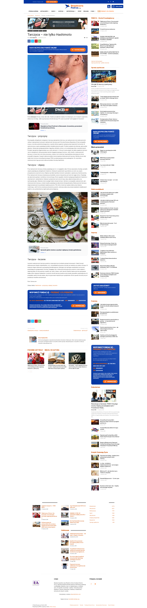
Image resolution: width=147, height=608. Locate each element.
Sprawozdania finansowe (101, 605)
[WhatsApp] (39, 41)
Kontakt (81, 605)
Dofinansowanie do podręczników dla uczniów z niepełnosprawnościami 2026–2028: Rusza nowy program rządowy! (57, 367)
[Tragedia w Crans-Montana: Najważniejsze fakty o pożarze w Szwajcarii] (95, 252)
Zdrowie (44, 30)
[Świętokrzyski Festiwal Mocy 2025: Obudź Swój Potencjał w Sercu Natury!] (95, 437)
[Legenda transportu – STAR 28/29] (36, 507)
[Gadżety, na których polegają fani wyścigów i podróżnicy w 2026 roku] (95, 337)
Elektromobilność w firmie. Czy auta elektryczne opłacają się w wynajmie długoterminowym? (109, 209)
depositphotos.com (76, 594)
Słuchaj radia (79, 49)
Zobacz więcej (53, 606)
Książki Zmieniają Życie (99, 452)
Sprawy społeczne (97, 68)
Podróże (94, 301)
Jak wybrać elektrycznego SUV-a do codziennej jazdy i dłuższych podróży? (109, 202)
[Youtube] (113, 2)
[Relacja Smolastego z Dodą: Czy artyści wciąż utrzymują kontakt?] (95, 245)
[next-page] (31, 371)
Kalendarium (95, 387)
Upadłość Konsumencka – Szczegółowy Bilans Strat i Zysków (76, 542)
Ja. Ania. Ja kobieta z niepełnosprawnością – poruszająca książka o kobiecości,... (109, 465)
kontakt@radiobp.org (74, 599)
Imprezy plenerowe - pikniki (97, 401)
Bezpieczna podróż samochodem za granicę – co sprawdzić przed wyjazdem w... (109, 321)
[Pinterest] (36, 41)
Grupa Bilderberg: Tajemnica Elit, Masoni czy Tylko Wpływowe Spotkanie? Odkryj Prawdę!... (108, 46)
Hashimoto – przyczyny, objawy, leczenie (46, 285)
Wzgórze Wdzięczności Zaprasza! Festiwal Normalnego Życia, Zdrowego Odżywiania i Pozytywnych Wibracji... (109, 444)
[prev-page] (28, 371)
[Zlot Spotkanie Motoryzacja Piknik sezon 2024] (65, 523)
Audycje (60, 11)
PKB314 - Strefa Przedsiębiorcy (102, 18)
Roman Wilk (93, 86)
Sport (79, 11)
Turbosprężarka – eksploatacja (108, 172)
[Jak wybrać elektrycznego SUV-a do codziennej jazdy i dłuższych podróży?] (95, 202)
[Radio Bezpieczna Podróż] (74, 6)
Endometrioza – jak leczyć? (81, 330)
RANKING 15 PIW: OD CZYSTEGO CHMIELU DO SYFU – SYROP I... (78, 515)
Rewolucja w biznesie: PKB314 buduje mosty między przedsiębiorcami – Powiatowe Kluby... (109, 275)
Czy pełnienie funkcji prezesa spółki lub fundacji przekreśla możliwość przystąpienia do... (77, 550)
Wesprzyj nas (79, 305)
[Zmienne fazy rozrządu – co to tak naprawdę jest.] (95, 182)
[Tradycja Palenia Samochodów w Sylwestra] (95, 260)
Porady (40, 30)
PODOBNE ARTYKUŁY (35, 350)
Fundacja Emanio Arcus (90, 605)
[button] (108, 1)
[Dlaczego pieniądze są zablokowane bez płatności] (95, 314)
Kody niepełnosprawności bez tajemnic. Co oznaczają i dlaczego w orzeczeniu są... (109, 113)
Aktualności (44, 11)
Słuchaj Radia (53, 1)
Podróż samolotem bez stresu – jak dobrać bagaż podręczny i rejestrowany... (109, 329)
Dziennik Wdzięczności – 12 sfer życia (109, 478)
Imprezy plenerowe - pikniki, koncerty (100, 63)
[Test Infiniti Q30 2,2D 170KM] (95, 167)
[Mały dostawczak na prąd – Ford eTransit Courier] (95, 225)
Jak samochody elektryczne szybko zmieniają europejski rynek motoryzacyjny (109, 194)
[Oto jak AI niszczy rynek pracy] (95, 31)
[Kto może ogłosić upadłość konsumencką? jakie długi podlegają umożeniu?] (65, 558)
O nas (92, 11)
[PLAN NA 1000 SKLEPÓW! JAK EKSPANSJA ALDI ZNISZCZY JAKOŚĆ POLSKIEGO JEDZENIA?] (95, 38)
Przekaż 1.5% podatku (107, 11)
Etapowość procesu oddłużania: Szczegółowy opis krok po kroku (77, 566)
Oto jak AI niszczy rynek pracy (107, 29)
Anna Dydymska (33, 37)
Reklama (86, 11)
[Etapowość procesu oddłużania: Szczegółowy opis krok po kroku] (65, 566)
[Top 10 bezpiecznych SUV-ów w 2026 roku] (65, 507)
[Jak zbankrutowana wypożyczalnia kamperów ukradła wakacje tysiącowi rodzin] (95, 306)
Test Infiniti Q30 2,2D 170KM (107, 165)
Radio (53, 11)
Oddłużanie (101, 292)
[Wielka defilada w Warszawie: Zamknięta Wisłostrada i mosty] (95, 238)
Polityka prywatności (74, 605)
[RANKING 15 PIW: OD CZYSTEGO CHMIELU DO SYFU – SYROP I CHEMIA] (65, 515)
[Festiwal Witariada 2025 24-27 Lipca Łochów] (95, 429)
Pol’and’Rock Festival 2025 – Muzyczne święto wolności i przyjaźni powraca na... (109, 421)
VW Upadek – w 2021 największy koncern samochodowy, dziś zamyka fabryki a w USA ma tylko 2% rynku (78, 367)
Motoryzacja (36, 30)
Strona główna (33, 11)
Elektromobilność (97, 189)
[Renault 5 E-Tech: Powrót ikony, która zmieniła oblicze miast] (95, 217)
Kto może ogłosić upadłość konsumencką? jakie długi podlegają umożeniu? (77, 558)
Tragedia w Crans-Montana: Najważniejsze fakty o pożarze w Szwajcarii (108, 252)
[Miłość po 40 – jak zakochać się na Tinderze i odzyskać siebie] (95, 473)
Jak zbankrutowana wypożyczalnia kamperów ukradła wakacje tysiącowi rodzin (109, 306)
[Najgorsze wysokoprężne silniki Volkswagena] (95, 152)
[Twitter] (32, 41)
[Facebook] (111, 2)
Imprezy (94, 233)
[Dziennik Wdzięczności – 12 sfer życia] (95, 480)
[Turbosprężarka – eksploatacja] (95, 174)
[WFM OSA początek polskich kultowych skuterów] (95, 159)
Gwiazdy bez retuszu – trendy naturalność (38, 330)
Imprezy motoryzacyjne (96, 61)
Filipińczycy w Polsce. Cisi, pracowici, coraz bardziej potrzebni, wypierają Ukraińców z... (109, 23)
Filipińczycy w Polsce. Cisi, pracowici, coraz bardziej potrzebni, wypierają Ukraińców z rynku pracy (36, 367)
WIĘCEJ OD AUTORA (52, 350)
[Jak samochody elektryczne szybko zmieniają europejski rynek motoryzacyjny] (95, 194)
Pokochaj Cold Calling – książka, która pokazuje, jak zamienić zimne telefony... (109, 457)
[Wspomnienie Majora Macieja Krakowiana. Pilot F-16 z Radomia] (95, 267)
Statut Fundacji (111, 605)
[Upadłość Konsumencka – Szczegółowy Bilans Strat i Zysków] (65, 543)
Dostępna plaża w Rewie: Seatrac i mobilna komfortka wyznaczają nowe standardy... (109, 121)
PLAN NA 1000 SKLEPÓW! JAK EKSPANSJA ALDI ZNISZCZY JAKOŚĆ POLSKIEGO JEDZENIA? (109, 38)
